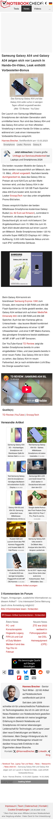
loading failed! (7, 781)
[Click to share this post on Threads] (18, 672)
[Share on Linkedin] (26, 677)
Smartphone (9, 144)
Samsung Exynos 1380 (26, 301)
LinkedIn (42, 751)
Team (20, 806)
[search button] (42, 3)
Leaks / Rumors (24, 144)
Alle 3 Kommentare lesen (13, 608)
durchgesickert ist (11, 176)
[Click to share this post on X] (33, 672)
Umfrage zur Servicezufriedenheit (29, 155)
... (49, 8)
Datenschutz (31, 806)
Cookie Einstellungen (19, 809)
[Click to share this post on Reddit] (40, 672)
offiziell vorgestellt (21, 173)
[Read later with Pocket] (48, 672)
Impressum (10, 806)
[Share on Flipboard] (19, 677)
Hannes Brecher (10, 140)
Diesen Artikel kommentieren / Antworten (24, 615)
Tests (16, 8)
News (26, 8)
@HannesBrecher (25, 751)
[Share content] (4, 672)
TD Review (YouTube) (13, 414)
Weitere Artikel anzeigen (26, 585)
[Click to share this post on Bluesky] (25, 672)
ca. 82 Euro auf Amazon (22, 212)
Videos (37, 8)
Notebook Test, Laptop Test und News (17, 763)
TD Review (28, 343)
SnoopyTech (16, 195)
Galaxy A (37, 144)
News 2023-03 (10, 766)
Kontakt (43, 806)
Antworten (33, 608)
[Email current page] (34, 678)
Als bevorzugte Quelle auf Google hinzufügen (29, 663)
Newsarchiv (46, 763)
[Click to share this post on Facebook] (11, 672)
